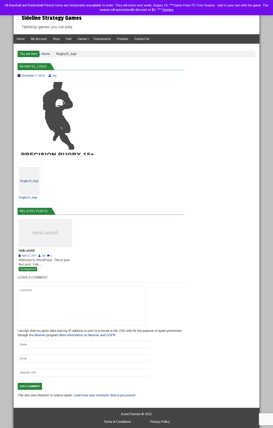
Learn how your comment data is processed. (105, 395)
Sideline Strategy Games (52, 18)
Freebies (122, 39)
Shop (56, 39)
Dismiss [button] (167, 9)
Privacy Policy (160, 421)
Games (82, 39)
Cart (69, 39)
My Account (39, 39)
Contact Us (142, 39)
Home (21, 39)
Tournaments (102, 39)
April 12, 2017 (29, 255)
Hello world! (45, 232)
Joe (54, 75)
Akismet (40, 335)
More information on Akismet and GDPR (87, 335)
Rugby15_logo (29, 189)
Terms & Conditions (117, 421)
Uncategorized (28, 269)
